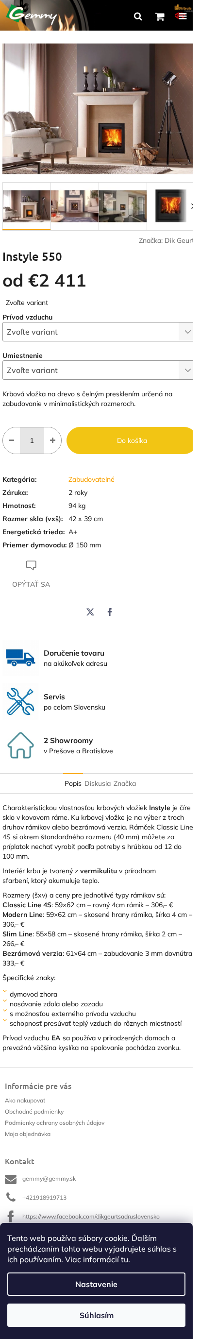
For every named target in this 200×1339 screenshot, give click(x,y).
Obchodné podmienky (34, 1111)
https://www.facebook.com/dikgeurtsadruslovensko (91, 1216)
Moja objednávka (27, 1133)
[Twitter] (90, 612)
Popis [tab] (73, 783)
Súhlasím (97, 1315)
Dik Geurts (181, 240)
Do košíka (132, 440)
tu (124, 1259)
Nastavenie (96, 1284)
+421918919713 (44, 1197)
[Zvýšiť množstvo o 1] (52, 440)
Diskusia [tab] (97, 783)
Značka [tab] (125, 783)
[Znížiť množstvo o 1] (11, 440)
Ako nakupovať (25, 1100)
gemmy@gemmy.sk (49, 1178)
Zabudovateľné (91, 479)
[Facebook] (109, 612)
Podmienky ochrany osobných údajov (54, 1122)
